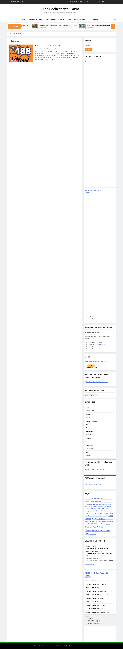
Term (108, 523)
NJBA (92, 508)
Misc (87, 424)
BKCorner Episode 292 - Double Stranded (97, 612)
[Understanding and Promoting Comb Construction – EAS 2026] (21, 27)
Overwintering (96, 511)
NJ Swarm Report (99, 508)
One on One (89, 428)
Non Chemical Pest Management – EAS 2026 (91, 2)
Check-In (88, 414)
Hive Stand (95, 504)
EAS (111, 499)
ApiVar (86, 499)
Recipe (94, 519)
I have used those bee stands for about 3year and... (100, 560)
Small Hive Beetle (109, 519)
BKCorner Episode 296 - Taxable (95, 598)
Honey (101, 504)
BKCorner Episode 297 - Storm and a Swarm (98, 595)
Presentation (106, 513)
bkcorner (38, 48)
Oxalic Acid (105, 511)
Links (89, 19)
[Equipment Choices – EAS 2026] (107, 27)
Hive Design (108, 502)
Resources (89, 441)
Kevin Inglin (106, 504)
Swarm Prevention (102, 523)
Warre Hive (93, 534)
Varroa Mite (104, 530)
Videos (41, 19)
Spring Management (97, 521)
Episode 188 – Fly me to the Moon (49, 46)
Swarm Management (91, 523)
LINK (100, 342)
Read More (38, 62)
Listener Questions (97, 506)
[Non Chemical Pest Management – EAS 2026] (69, 27)
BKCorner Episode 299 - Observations (96, 588)
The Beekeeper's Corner (61, 9)
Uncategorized (90, 448)
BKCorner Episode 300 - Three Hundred (97, 584)
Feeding (97, 502)
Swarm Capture (108, 521)
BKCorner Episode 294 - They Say (95, 605)
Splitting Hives (88, 521)
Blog (69, 19)
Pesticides (88, 513)
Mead (103, 506)
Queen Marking (104, 515)
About (95, 19)
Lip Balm (90, 506)
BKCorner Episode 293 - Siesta (94, 608)
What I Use (89, 455)
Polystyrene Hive (97, 513)
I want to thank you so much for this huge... (98, 548)
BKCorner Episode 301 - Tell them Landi (97, 581)
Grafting (103, 502)
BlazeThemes (70, 645)
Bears (89, 499)
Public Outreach (90, 435)
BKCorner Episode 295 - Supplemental (96, 601)
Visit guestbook (89, 564)
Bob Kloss (95, 499)
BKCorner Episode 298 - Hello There (96, 591)
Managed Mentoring (91, 421)
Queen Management (94, 516)
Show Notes (32, 19)
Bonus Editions (79, 19)
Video (87, 452)
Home (24, 19)
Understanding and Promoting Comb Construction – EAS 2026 (45, 25)
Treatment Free (90, 527)
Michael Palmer (108, 506)
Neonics (87, 508)
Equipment (89, 502)
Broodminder (105, 499)
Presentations (51, 19)
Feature (88, 417)
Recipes (62, 19)
